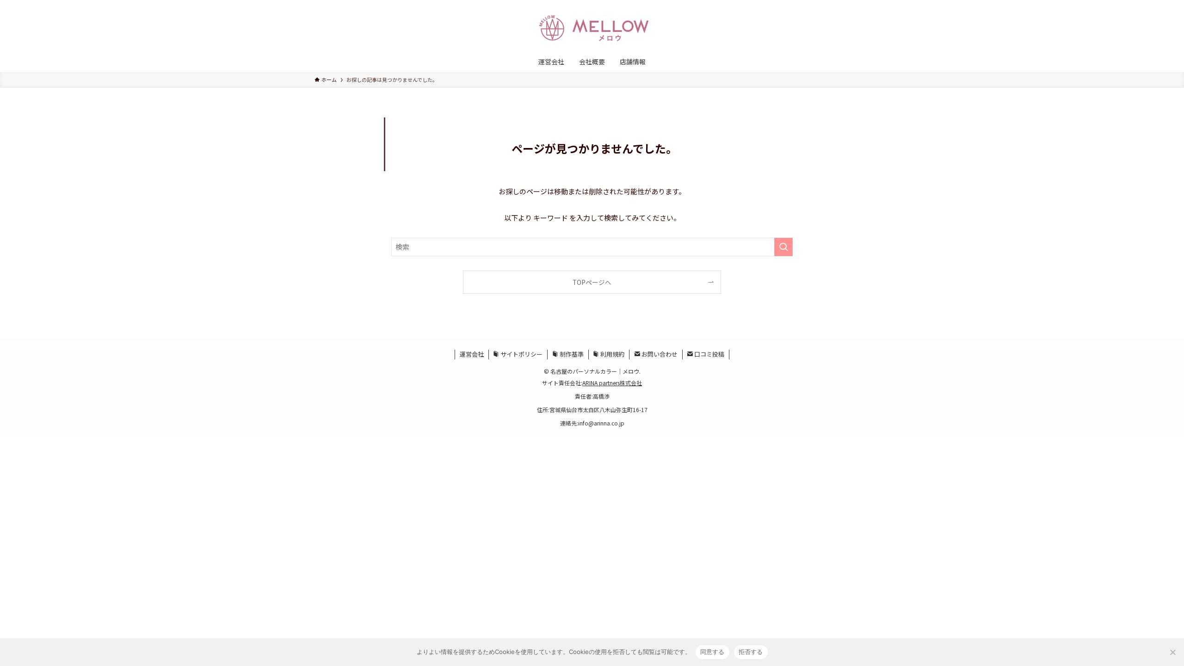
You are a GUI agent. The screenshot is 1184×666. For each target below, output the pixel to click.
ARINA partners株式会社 (612, 383)
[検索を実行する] (783, 247)
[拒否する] (1172, 652)
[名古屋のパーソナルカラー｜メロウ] (592, 27)
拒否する (751, 651)
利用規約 (611, 354)
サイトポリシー (521, 354)
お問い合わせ (659, 354)
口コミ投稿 (708, 354)
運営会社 (472, 354)
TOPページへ (592, 282)
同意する (712, 651)
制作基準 (571, 354)
